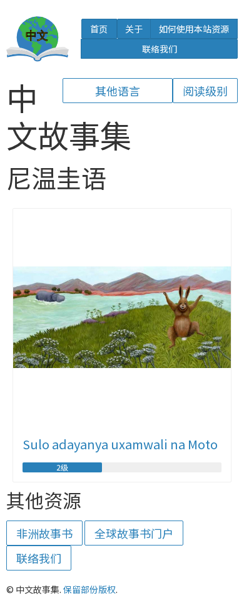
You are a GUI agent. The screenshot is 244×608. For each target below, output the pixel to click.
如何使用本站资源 (194, 28)
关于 (134, 28)
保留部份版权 (89, 589)
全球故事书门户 (133, 533)
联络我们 (159, 48)
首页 (99, 28)
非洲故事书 (44, 533)
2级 (62, 467)
